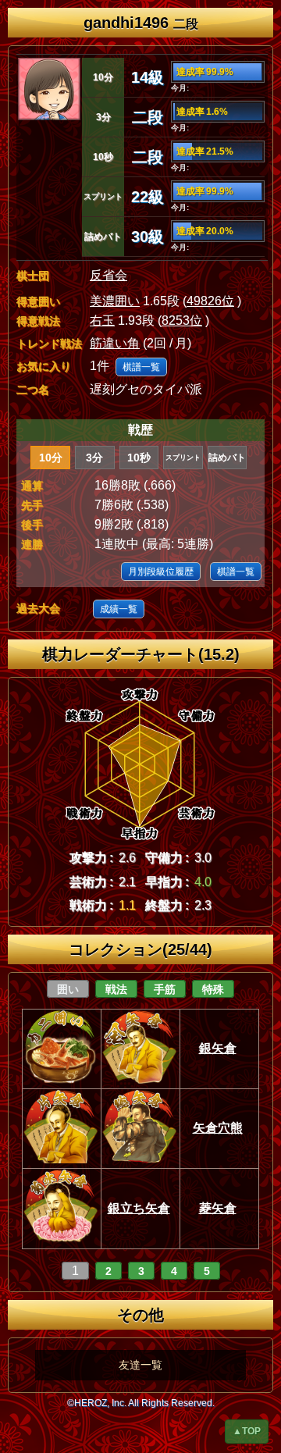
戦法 (116, 989)
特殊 (213, 989)
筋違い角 (115, 343)
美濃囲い (115, 301)
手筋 (165, 989)
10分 (50, 457)
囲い (68, 989)
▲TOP (247, 1431)
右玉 (102, 320)
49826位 (210, 301)
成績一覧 (118, 609)
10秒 (139, 457)
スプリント (183, 457)
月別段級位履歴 (161, 571)
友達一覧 (140, 1365)
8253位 (182, 320)
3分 (94, 457)
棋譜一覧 (141, 366)
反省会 (108, 275)
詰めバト (227, 457)
